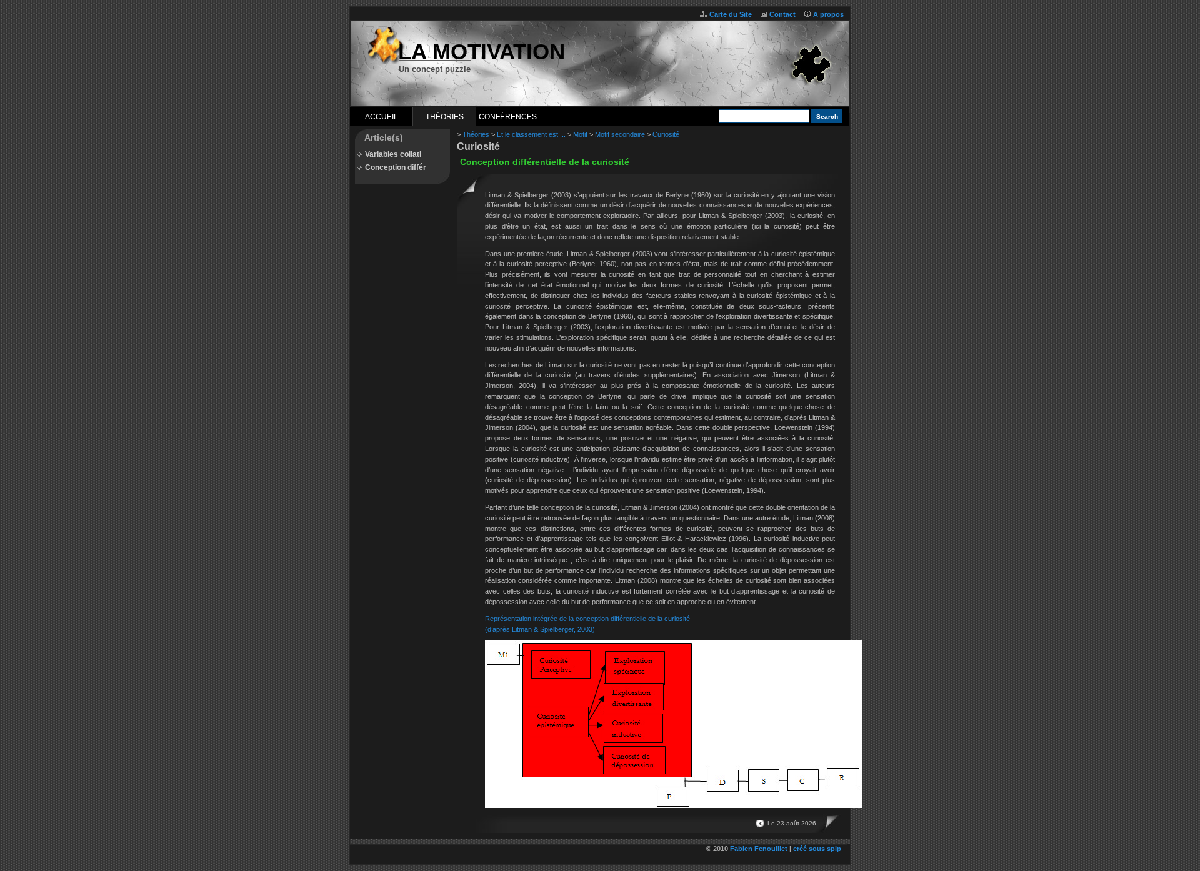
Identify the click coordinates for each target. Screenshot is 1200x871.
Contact (782, 14)
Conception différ (395, 167)
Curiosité (665, 134)
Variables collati (393, 154)
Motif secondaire (620, 134)
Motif (580, 134)
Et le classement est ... (531, 134)
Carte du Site (730, 14)
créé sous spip (817, 848)
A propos (828, 14)
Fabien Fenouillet (759, 848)
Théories (445, 116)
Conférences (508, 116)
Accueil (381, 116)
